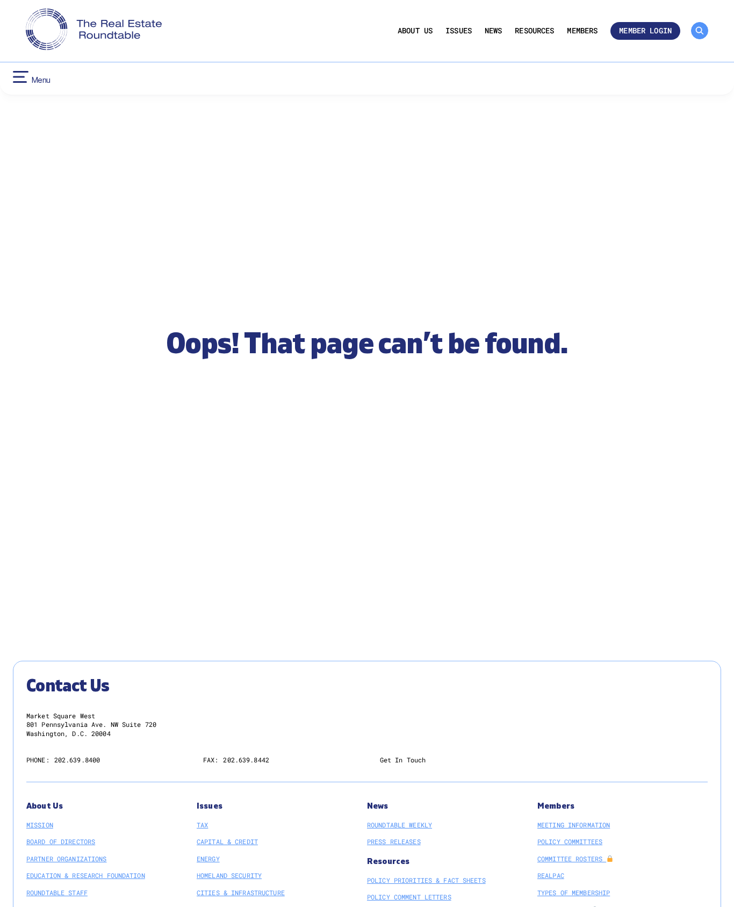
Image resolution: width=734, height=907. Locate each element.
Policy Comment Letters (409, 896)
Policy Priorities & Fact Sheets (426, 880)
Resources (534, 30)
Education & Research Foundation (85, 875)
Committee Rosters (571, 858)
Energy (208, 858)
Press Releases (394, 841)
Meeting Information (573, 824)
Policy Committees (569, 841)
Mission (39, 824)
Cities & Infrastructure (241, 892)
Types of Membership (573, 892)
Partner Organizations (66, 858)
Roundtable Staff (57, 892)
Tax (202, 824)
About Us (415, 30)
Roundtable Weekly (399, 824)
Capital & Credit (227, 841)
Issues (458, 30)
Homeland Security (229, 875)
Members (582, 30)
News (493, 30)
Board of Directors (60, 841)
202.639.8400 (77, 759)
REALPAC (550, 875)
